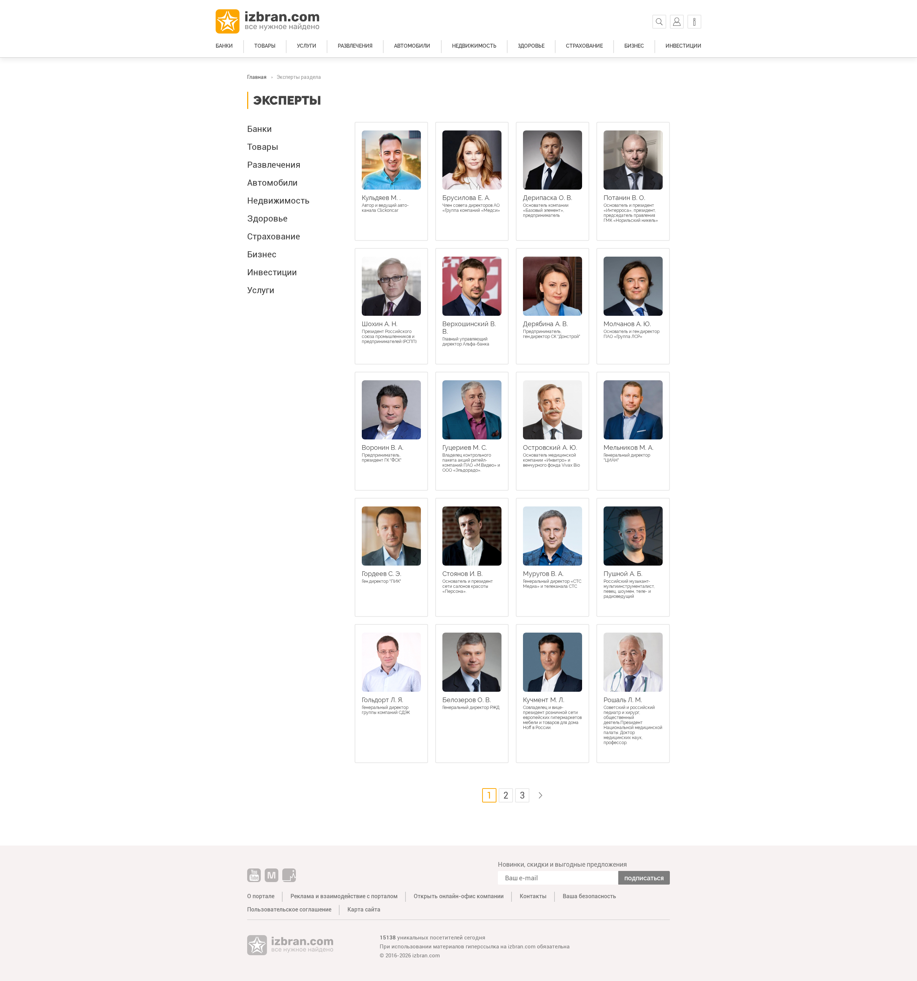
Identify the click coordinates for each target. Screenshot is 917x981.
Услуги (306, 46)
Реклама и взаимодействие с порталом (344, 896)
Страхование (584, 46)
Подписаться (644, 878)
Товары (264, 46)
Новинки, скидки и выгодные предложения (562, 864)
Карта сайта (363, 909)
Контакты (533, 896)
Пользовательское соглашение (289, 909)
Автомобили (412, 46)
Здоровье (531, 46)
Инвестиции (683, 46)
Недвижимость (474, 46)
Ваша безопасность (589, 896)
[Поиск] (659, 22)
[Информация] (694, 22)
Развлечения (355, 46)
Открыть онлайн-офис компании (459, 896)
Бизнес (634, 46)
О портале (260, 896)
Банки (224, 46)
